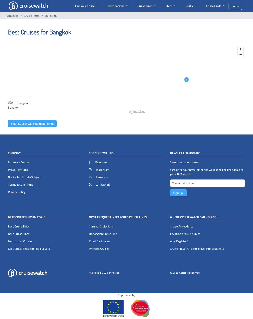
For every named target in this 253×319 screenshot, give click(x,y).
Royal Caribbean (99, 241)
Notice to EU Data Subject (24, 177)
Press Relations (18, 170)
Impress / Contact (19, 162)
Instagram (102, 170)
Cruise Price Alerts (181, 226)
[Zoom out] (240, 54)
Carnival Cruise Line (101, 226)
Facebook (101, 162)
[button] (186, 80)
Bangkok (50, 15)
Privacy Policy (16, 192)
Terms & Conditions (20, 184)
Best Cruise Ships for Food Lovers (29, 248)
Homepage (11, 15)
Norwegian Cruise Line (103, 234)
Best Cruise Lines (18, 234)
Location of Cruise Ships (185, 234)
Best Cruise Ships (19, 226)
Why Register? (179, 241)
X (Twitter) (103, 184)
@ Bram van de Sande (21, 96)
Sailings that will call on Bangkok (32, 123)
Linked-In (102, 177)
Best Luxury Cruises (20, 241)
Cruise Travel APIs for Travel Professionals (197, 248)
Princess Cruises (99, 248)
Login (235, 6)
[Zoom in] (240, 49)
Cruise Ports (32, 15)
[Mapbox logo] (137, 111)
